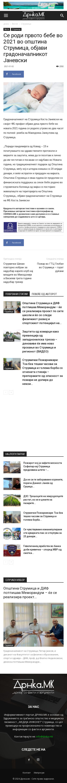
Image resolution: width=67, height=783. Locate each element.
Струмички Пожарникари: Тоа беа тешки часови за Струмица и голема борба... (43, 516)
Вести (15, 23)
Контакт (27, 772)
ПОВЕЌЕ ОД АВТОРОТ (44, 294)
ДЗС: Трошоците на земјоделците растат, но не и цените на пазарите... (43, 500)
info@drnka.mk (44, 736)
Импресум (39, 772)
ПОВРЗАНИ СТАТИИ (16, 294)
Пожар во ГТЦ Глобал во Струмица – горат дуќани (50, 267)
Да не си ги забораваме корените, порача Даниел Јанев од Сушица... (43, 483)
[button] (62, 15)
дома (6, 23)
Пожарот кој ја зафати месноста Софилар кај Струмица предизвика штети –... (42, 466)
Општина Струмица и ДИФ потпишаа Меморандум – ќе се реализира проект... (30, 592)
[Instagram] (38, 760)
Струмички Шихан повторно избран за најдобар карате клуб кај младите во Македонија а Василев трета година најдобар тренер (18, 273)
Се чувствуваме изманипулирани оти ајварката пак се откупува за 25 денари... (42, 533)
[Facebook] (28, 760)
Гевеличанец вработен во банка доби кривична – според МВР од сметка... (42, 549)
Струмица (26, 23)
